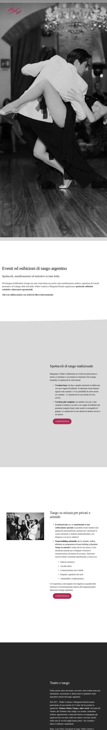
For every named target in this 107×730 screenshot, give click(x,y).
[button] (25, 375)
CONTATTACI (62, 596)
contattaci (62, 421)
